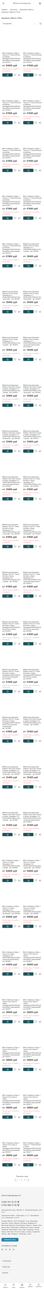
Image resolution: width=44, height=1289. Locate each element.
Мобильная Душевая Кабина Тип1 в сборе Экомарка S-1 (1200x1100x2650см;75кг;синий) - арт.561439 (32, 248)
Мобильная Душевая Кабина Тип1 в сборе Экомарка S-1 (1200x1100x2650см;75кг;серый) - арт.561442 (11, 341)
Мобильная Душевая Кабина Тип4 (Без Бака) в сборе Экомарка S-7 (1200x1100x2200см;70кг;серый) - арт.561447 (32, 435)
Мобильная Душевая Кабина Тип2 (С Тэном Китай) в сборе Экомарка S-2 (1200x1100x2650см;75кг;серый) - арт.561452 (11, 577)
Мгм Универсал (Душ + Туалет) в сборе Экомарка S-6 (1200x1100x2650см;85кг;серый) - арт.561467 (32, 910)
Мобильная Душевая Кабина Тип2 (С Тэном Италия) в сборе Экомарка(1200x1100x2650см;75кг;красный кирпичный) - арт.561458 (11, 723)
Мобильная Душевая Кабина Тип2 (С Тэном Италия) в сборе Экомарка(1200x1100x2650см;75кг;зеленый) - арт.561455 (32, 626)
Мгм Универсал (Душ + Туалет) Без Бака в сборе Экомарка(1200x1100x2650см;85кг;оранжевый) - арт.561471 (32, 1004)
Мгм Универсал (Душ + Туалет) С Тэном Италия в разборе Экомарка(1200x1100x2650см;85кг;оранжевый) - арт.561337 (11, 201)
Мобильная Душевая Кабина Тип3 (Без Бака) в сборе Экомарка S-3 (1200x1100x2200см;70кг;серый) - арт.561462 (11, 816)
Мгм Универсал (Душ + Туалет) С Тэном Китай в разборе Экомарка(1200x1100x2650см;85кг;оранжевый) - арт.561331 (11, 58)
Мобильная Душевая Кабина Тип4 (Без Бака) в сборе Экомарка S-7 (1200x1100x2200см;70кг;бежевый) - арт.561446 (11, 435)
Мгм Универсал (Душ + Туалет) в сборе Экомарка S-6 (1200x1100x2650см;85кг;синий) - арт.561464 (11, 864)
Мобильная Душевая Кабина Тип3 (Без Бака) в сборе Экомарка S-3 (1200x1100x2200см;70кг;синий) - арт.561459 (32, 721)
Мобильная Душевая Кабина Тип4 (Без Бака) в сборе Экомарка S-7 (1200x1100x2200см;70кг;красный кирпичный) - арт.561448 (11, 481)
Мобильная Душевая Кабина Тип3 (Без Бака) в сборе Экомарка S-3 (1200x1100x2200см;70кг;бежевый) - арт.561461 (32, 770)
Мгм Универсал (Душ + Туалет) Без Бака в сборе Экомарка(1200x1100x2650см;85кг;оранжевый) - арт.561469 (32, 957)
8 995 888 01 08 (9, 1205)
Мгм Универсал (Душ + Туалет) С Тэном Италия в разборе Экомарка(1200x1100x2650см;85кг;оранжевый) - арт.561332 (32, 58)
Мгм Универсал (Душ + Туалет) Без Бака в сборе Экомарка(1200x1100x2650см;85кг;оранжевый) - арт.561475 (32, 1100)
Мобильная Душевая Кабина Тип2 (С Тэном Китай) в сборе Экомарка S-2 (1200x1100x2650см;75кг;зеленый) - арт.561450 (11, 529)
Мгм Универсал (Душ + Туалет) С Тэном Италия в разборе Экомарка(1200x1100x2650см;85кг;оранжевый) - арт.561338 (32, 201)
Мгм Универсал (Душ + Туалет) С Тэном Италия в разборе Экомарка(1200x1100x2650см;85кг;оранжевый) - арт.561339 (11, 248)
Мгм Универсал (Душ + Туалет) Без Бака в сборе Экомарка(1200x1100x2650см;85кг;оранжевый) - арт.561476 (11, 1147)
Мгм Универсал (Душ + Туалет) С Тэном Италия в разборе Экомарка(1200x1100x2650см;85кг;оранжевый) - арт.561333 (11, 105)
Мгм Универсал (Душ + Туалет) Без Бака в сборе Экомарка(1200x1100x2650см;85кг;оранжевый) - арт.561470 (11, 1004)
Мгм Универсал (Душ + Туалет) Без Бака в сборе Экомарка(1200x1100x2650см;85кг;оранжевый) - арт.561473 (32, 1052)
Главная (4, 9)
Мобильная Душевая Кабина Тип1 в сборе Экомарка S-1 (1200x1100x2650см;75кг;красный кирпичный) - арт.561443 (32, 342)
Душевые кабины (26, 9)
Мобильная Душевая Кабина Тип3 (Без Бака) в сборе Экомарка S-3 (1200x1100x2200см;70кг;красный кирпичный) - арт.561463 (32, 817)
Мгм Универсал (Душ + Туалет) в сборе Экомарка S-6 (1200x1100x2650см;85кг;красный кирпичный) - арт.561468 (11, 957)
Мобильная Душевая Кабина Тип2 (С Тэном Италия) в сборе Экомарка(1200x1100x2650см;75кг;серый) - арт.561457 (32, 674)
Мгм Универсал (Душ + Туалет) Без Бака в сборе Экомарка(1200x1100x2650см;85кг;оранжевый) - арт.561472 (11, 1052)
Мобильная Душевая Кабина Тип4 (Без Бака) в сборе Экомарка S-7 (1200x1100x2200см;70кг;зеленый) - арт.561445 (32, 389)
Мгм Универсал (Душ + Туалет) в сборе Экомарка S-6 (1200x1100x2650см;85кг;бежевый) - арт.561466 (11, 910)
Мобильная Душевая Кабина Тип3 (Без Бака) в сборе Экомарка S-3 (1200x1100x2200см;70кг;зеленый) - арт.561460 (11, 770)
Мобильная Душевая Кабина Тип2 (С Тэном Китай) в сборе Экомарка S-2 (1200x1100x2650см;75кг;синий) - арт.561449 (32, 481)
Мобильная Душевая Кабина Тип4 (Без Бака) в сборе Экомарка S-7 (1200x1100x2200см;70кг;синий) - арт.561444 (11, 389)
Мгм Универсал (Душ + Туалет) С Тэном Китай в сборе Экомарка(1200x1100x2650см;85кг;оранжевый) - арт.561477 (32, 1147)
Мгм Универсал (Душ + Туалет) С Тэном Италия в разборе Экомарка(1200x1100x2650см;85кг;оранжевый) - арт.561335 (11, 153)
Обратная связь (10, 1239)
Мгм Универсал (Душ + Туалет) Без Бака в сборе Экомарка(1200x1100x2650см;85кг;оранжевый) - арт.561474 (11, 1100)
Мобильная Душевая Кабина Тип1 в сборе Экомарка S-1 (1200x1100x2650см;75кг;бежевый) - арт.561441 (32, 295)
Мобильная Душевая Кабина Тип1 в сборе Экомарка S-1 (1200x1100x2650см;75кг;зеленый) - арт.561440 (11, 295)
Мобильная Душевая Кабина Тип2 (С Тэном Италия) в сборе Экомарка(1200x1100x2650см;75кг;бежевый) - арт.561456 (11, 674)
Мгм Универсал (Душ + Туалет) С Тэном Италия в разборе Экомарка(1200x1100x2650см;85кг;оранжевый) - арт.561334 (32, 105)
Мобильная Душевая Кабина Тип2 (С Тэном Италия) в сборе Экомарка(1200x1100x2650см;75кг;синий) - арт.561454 (11, 626)
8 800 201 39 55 (9, 1202)
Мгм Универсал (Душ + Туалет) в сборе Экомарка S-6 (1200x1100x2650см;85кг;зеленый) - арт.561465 (32, 864)
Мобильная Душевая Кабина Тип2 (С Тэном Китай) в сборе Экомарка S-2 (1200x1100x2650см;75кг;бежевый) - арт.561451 (32, 529)
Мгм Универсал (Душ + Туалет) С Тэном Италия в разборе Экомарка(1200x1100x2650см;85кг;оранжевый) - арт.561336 (32, 153)
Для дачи (13, 9)
